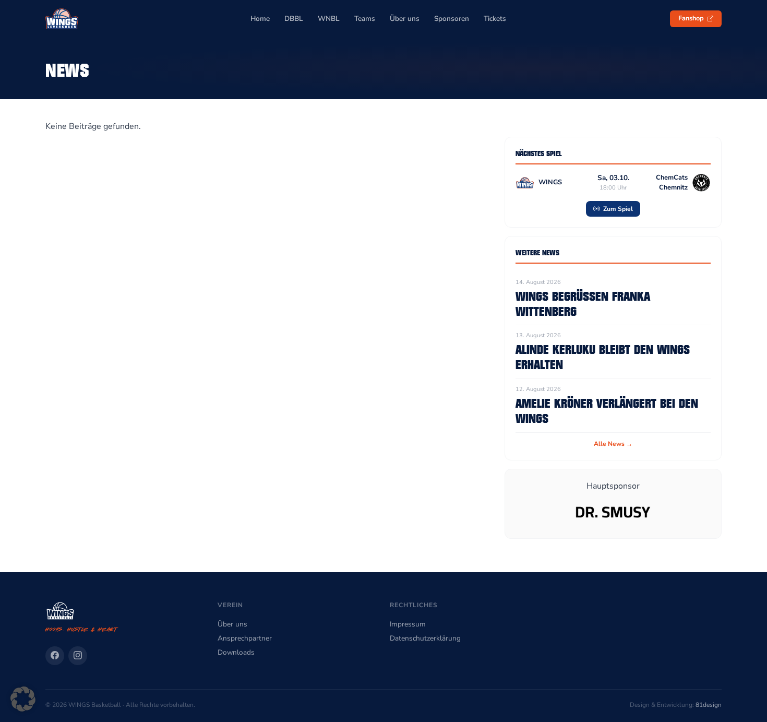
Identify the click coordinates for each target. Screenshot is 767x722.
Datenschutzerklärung (425, 638)
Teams (364, 18)
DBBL (293, 18)
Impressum (408, 624)
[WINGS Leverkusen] (61, 19)
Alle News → (613, 444)
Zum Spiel (617, 209)
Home (260, 18)
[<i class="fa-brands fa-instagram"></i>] (77, 655)
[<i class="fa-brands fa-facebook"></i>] (54, 655)
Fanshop (691, 18)
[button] (23, 699)
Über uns (405, 18)
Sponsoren (451, 18)
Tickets (495, 18)
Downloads (236, 652)
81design (709, 705)
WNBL (329, 18)
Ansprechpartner (245, 638)
